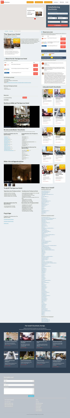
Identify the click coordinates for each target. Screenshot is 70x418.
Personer (62, 20)
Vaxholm (43, 253)
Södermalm (44, 221)
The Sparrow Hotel (7, 126)
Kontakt (66, 2)
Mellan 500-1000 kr (46, 319)
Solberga (44, 265)
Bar (43, 197)
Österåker (44, 278)
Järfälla (43, 254)
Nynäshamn (44, 269)
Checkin (9, 37)
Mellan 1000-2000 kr (46, 320)
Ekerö (43, 255)
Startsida (62, 2)
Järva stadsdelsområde (46, 231)
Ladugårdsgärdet (45, 242)
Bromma (43, 240)
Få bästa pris (18, 37)
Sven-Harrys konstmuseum (9, 150)
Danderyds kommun (45, 292)
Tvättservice (44, 199)
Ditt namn (6, 379)
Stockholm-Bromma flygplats (9, 219)
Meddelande (6, 387)
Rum (48, 20)
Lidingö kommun (45, 230)
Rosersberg (44, 297)
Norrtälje (44, 272)
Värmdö (43, 277)
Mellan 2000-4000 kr (46, 321)
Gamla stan (6, 145)
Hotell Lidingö (38, 407)
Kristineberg (44, 291)
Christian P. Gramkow (6, 182)
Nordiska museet (7, 149)
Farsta (43, 260)
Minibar (43, 206)
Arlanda (43, 279)
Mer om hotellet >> (46, 103)
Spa (43, 213)
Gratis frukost (45, 193)
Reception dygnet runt (46, 200)
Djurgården (44, 268)
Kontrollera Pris (36, 65)
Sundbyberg (44, 304)
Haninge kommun (45, 258)
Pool (43, 207)
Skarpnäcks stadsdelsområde (47, 261)
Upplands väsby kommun (46, 266)
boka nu (16, 42)
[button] (35, 19)
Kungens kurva (45, 308)
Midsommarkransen (45, 282)
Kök (43, 209)
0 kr (37, 16)
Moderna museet (7, 146)
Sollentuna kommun (46, 235)
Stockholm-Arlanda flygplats (9, 221)
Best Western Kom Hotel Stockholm (47, 117)
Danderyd (44, 285)
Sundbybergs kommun (46, 295)
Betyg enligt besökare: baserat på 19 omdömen (52, 57)
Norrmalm (44, 220)
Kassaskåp (44, 212)
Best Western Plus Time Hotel (47, 136)
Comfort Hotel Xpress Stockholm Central (59, 174)
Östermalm (9, 82)
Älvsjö (43, 244)
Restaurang (44, 198)
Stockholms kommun (27, 82)
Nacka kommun (45, 243)
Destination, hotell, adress (52, 11)
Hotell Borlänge (38, 406)
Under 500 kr (44, 318)
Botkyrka (44, 281)
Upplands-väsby (45, 259)
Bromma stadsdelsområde (46, 241)
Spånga (43, 312)
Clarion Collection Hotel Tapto (59, 98)
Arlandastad (44, 287)
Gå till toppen (6, 223)
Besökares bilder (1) (17, 47)
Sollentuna (44, 236)
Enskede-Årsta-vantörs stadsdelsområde (49, 245)
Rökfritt (44, 208)
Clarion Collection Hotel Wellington (59, 117)
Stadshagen (44, 294)
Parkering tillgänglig (46, 192)
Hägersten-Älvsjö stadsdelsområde (48, 234)
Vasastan (44, 223)
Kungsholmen (45, 232)
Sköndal (43, 311)
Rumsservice (44, 205)
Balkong (44, 203)
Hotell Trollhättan (39, 410)
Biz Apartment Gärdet (57, 341)
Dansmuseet (6, 140)
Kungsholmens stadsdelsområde (48, 228)
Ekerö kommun (45, 309)
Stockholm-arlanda (45, 257)
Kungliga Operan (7, 139)
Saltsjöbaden (44, 299)
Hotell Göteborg (38, 404)
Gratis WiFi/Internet (46, 191)
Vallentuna (44, 305)
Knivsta (43, 315)
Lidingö (43, 233)
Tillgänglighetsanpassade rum (47, 194)
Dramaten (6, 136)
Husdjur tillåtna (45, 196)
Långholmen (44, 293)
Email (5, 383)
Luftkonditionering (45, 210)
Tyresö (43, 303)
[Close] (42, 8)
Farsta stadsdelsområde (46, 280)
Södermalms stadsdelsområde (47, 219)
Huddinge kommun (45, 246)
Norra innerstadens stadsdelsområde (17, 82)
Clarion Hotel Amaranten (58, 136)
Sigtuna (43, 250)
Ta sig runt (13, 37)
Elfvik (43, 302)
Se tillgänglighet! (57, 25)
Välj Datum (25, 97)
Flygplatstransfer (45, 204)
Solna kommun (45, 225)
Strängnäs (44, 271)
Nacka (43, 283)
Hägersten (44, 270)
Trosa (43, 273)
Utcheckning (60, 16)
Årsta (43, 267)
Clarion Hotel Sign (59, 155)
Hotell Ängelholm (39, 409)
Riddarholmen (44, 286)
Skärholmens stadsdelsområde (47, 256)
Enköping (44, 274)
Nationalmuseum (7, 141)
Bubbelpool (44, 211)
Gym (43, 195)
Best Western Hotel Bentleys (11, 341)
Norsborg (44, 307)
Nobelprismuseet (7, 144)
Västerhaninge (45, 298)
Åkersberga (44, 284)
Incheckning (50, 16)
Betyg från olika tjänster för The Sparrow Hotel (50, 50)
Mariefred (44, 306)
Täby (43, 237)
